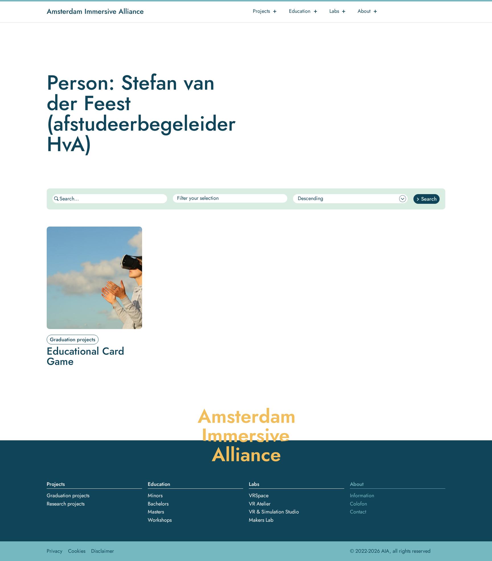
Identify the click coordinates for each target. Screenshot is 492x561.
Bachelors (158, 503)
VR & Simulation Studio (274, 511)
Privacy (54, 551)
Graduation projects (68, 495)
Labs (334, 11)
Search (429, 199)
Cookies (76, 551)
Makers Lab (261, 520)
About (364, 11)
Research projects (66, 503)
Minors (155, 495)
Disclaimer (102, 551)
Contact (358, 511)
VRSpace (258, 495)
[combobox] (230, 198)
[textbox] (208, 198)
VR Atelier (259, 503)
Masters (156, 511)
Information (362, 495)
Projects (261, 11)
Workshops (160, 520)
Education (299, 11)
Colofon (358, 503)
